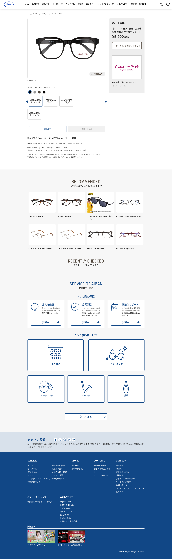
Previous (27, 101)
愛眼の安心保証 (58, 466)
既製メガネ (32, 472)
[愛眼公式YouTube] (73, 440)
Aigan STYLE (65, 502)
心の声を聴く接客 (59, 472)
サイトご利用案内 (123, 482)
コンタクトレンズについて (38, 479)
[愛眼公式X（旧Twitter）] (60, 440)
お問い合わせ (121, 485)
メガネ (30, 466)
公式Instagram (66, 508)
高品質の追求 (57, 469)
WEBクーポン (58, 479)
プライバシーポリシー (125, 479)
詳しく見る (86, 416)
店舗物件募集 (77, 469)
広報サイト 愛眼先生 (68, 521)
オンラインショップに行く (127, 46)
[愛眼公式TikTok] (69, 440)
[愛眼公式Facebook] (55, 440)
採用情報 (119, 475)
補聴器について (34, 482)
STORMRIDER (100, 466)
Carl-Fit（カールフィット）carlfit (43, 14)
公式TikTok (64, 515)
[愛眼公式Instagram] (64, 440)
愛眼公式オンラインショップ (39, 502)
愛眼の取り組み (122, 472)
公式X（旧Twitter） (68, 505)
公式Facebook (66, 512)
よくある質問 (57, 475)
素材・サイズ (87, 129)
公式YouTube (65, 518)
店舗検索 (75, 466)
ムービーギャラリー (102, 475)
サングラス (32, 469)
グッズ (30, 475)
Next (106, 101)
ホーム (29, 14)
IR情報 (119, 469)
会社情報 (119, 466)
